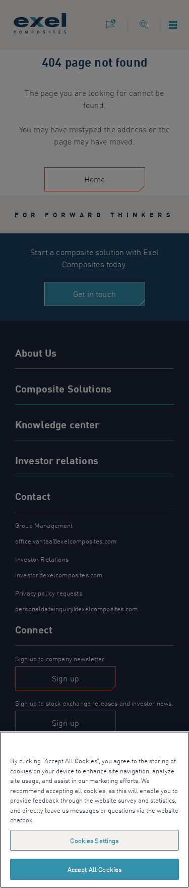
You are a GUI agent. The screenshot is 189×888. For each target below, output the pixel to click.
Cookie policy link (61, 819)
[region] (94, 809)
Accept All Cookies (94, 869)
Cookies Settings (94, 840)
